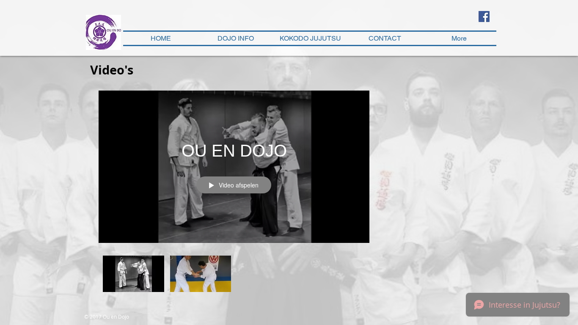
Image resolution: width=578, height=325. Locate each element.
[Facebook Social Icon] (484, 16)
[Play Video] (133, 274)
